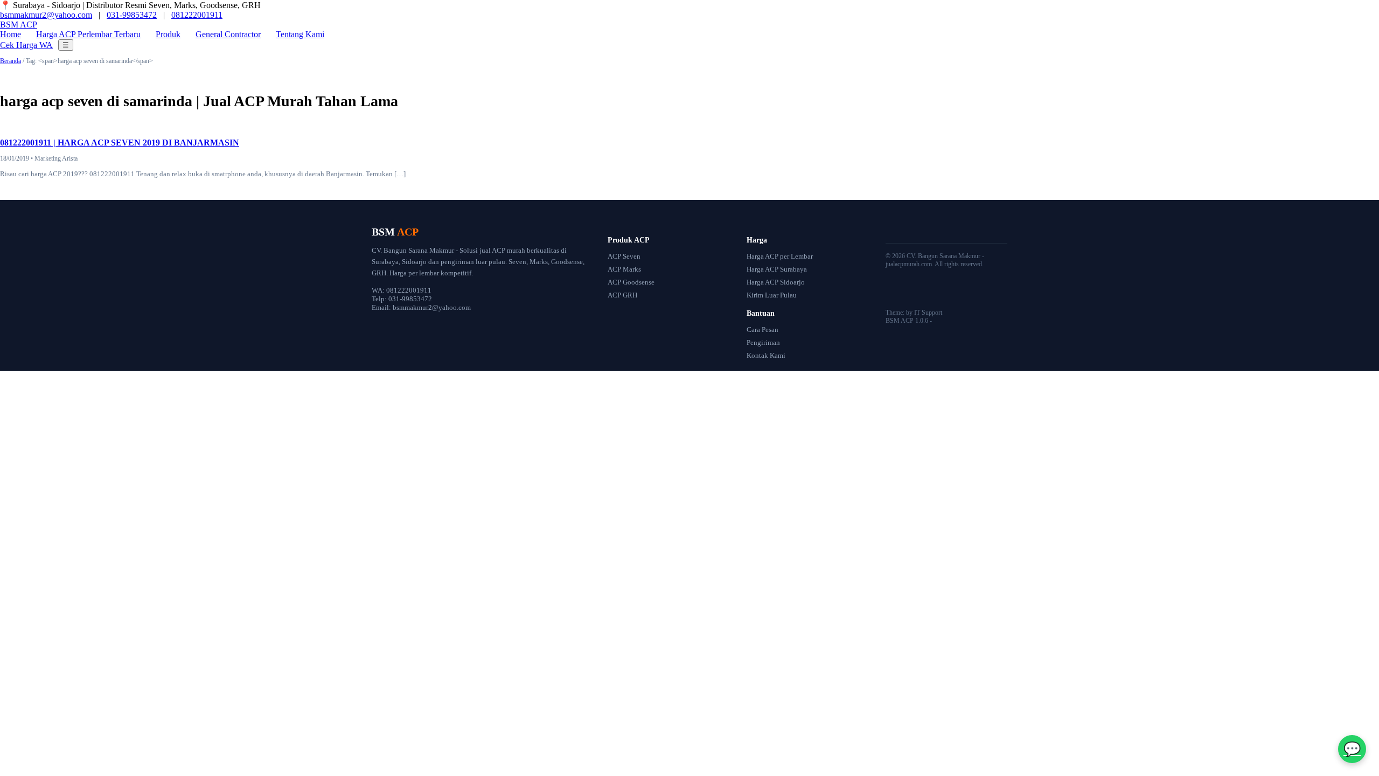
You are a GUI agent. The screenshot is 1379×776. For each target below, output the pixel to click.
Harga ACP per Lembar (780, 256)
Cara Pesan (762, 329)
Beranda (10, 61)
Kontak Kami (766, 355)
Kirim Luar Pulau (772, 295)
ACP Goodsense (631, 282)
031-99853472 (132, 14)
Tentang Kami (300, 34)
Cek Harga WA (26, 45)
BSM (18, 24)
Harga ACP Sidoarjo (776, 282)
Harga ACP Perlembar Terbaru (88, 34)
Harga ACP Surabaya (777, 269)
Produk (168, 34)
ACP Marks (624, 269)
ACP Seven (624, 256)
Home (10, 34)
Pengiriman (763, 342)
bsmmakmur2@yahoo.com (46, 14)
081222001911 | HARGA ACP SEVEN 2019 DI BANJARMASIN (119, 142)
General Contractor (228, 34)
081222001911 (196, 14)
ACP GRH (622, 295)
